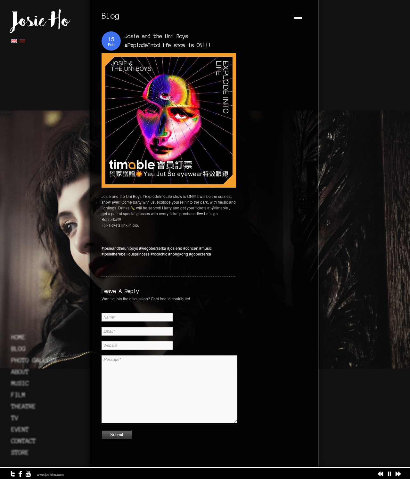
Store (20, 452)
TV (14, 417)
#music (205, 248)
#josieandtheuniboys (120, 248)
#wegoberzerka (152, 248)
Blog (18, 348)
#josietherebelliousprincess (126, 253)
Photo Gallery (34, 360)
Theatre (23, 406)
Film (18, 394)
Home (18, 337)
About (20, 371)
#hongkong (178, 253)
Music (20, 383)
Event (20, 429)
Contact (23, 440)
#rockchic (159, 253)
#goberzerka (200, 253)
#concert (190, 248)
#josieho (174, 248)
